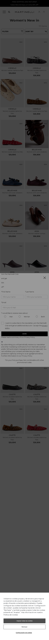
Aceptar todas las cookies (25, 621)
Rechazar (24, 627)
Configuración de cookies (24, 632)
